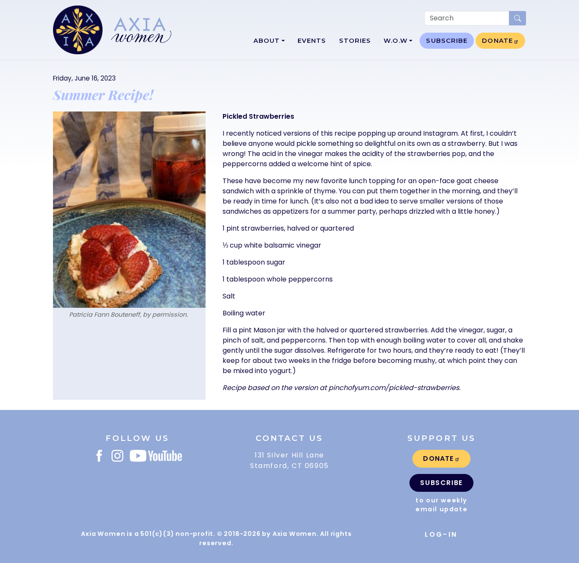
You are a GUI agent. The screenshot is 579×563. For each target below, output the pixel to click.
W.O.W (396, 41)
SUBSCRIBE (447, 41)
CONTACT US (289, 438)
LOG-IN (441, 534)
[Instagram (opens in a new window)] (117, 456)
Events (312, 41)
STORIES (355, 41)
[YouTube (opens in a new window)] (156, 456)
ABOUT (266, 41)
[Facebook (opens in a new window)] (99, 456)
